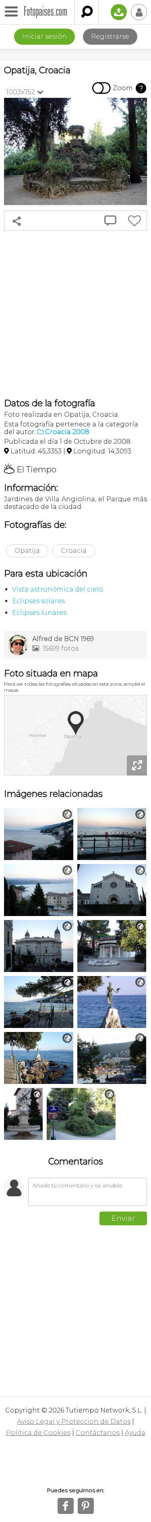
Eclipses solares (38, 601)
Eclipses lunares (39, 612)
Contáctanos (98, 1433)
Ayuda (135, 1433)
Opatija (27, 550)
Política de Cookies (38, 1433)
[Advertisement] (75, 314)
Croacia (74, 550)
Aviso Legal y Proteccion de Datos (73, 1421)
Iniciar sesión (44, 36)
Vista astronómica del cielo (57, 589)
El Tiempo (30, 469)
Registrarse (110, 36)
